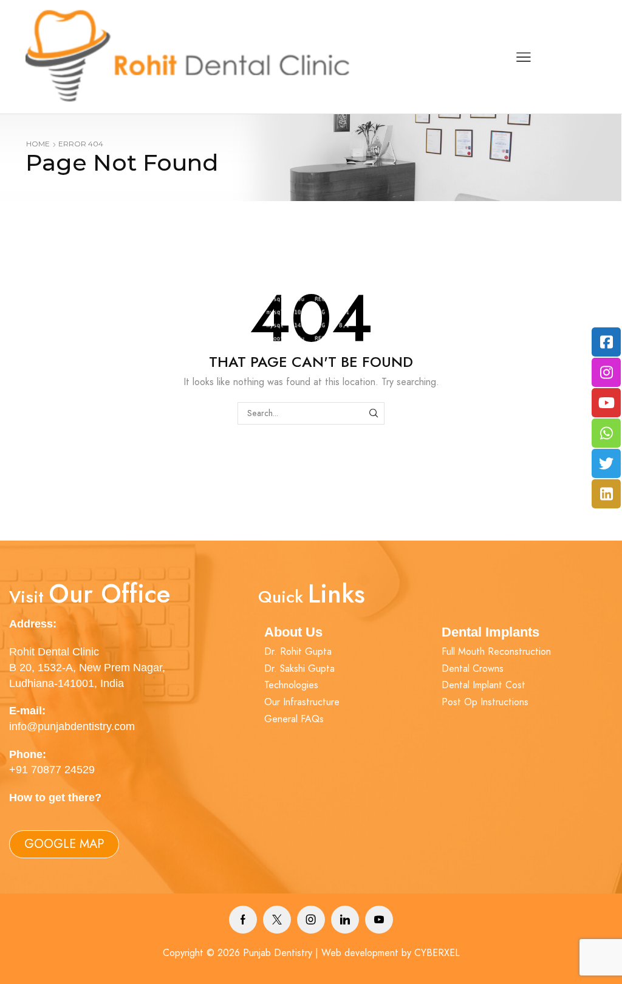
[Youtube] (379, 920)
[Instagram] (311, 920)
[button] (64, 844)
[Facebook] (243, 920)
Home (38, 143)
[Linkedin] (345, 920)
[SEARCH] (373, 413)
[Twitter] (277, 920)
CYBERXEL (437, 953)
